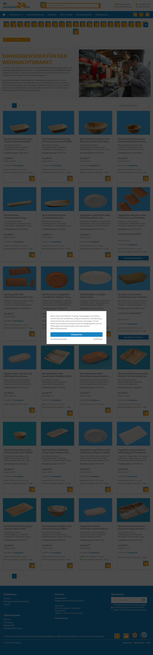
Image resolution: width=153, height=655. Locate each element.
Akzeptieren (76, 334)
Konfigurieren (98, 339)
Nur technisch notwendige (58, 339)
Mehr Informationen (58, 329)
